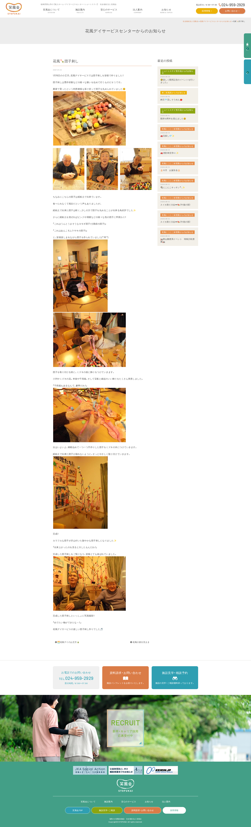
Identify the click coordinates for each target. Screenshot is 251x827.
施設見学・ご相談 (107, 810)
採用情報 (206, 11)
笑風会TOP (77, 810)
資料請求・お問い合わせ (142, 810)
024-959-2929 (233, 4)
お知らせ (149, 801)
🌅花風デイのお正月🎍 (68, 642)
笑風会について (88, 801)
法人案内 (166, 801)
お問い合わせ (231, 11)
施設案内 (108, 801)
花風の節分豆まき (140, 642)
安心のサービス (128, 801)
